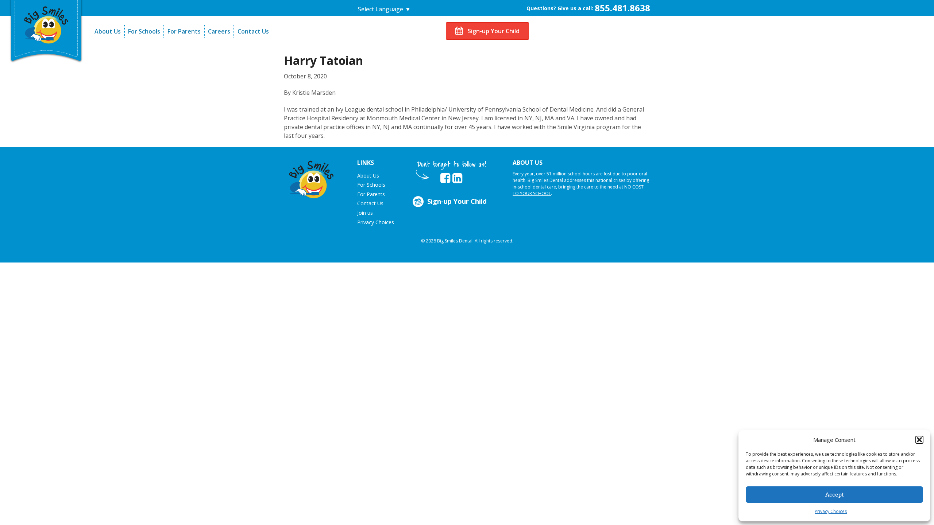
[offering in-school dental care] (46, 24)
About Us (107, 31)
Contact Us (253, 31)
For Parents (184, 31)
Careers (219, 31)
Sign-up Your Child (493, 31)
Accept (834, 494)
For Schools (144, 31)
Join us (365, 212)
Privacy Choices (831, 511)
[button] (919, 439)
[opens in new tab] (445, 178)
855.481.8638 (622, 8)
